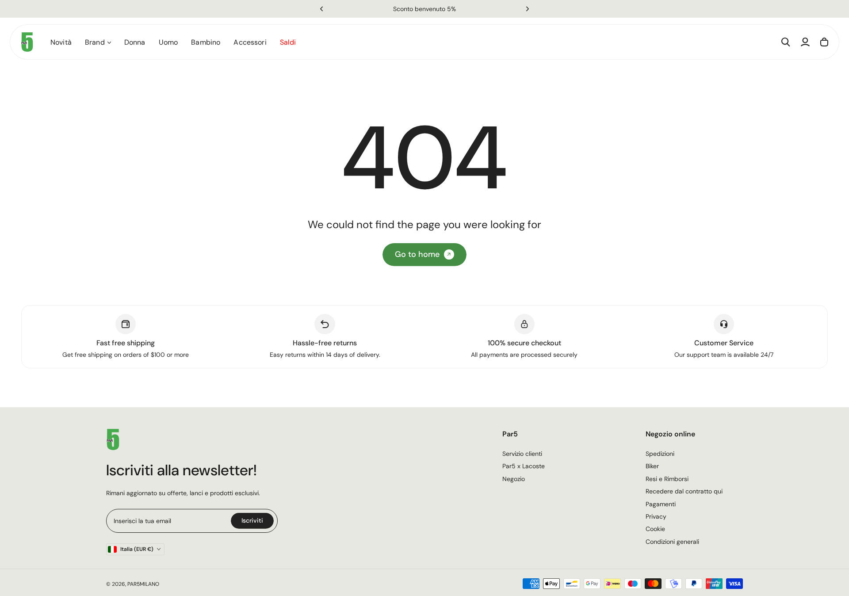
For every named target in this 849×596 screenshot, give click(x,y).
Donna (134, 42)
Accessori (249, 42)
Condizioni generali (672, 542)
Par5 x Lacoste (523, 466)
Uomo (168, 42)
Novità (61, 42)
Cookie (655, 529)
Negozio (513, 479)
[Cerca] (785, 42)
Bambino (205, 42)
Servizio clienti (522, 454)
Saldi (288, 42)
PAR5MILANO (143, 584)
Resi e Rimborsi (667, 479)
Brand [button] (95, 42)
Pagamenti (661, 504)
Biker (652, 466)
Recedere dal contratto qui (684, 491)
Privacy (656, 516)
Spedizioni (660, 454)
